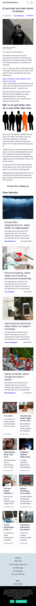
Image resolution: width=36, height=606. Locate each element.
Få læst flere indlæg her (18, 186)
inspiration (29, 15)
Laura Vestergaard (11, 342)
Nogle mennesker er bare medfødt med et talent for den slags (16, 80)
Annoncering (18, 584)
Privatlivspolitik (21, 601)
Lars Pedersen (19, 16)
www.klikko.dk (20, 574)
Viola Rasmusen (10, 241)
